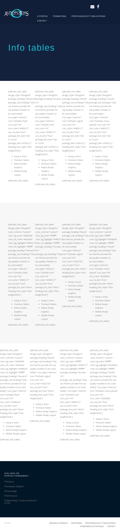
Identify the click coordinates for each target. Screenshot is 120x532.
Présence (9, 481)
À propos (42, 16)
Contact (42, 20)
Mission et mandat (58, 523)
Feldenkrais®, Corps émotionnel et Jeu (20, 501)
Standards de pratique (92, 526)
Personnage (10, 491)
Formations (59, 16)
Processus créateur (14, 486)
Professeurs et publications (88, 16)
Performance (10, 495)
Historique (76, 523)
